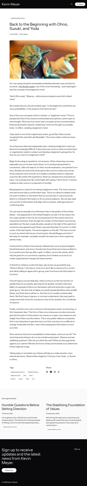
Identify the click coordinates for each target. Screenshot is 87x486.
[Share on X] (47, 372)
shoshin (13, 379)
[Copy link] (59, 372)
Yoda (27, 379)
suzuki (20, 379)
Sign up (77, 449)
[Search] (71, 4)
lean (25, 375)
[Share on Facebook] (51, 372)
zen (33, 379)
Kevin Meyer (24, 34)
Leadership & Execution (18, 18)
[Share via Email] (55, 372)
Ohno (31, 375)
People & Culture (33, 372)
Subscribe (9, 470)
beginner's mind (15, 375)
